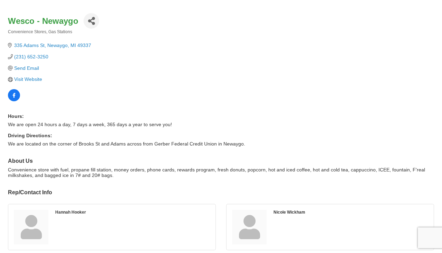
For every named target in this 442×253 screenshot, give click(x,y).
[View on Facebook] (14, 99)
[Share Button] (91, 21)
